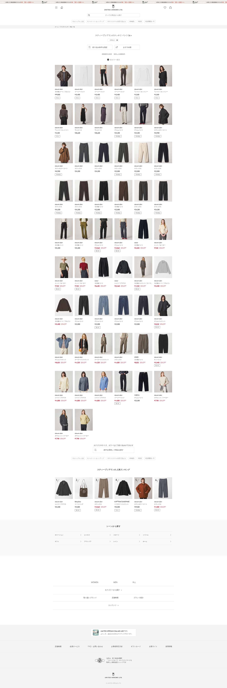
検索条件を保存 (107, 54)
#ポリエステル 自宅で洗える (117, 21)
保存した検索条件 (119, 54)
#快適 (140, 21)
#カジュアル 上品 (78, 21)
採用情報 (169, 646)
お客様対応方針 (117, 646)
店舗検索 (58, 646)
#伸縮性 (131, 21)
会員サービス (75, 646)
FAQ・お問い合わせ (95, 646)
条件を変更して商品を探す (113, 450)
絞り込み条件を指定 (99, 47)
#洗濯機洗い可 (150, 21)
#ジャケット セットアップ (95, 21)
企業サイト (153, 646)
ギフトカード (136, 646)
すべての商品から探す (113, 15)
